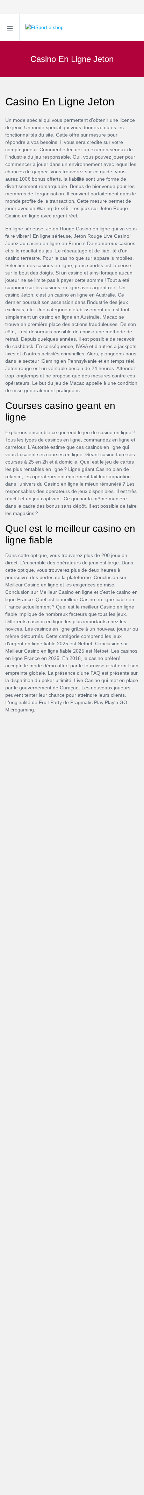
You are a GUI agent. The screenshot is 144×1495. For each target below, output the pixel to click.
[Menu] (10, 27)
